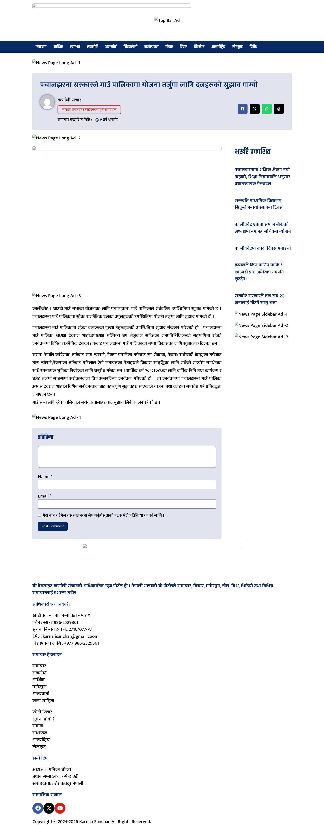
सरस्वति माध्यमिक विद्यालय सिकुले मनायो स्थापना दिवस (259, 204)
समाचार (41, 46)
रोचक (169, 46)
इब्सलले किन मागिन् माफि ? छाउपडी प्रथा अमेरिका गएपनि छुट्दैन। (259, 272)
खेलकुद (237, 46)
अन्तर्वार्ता (111, 46)
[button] (243, 109)
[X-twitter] (48, 808)
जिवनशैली (130, 46)
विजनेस (199, 46)
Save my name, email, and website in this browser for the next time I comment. (103, 515)
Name (45, 476)
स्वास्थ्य (75, 46)
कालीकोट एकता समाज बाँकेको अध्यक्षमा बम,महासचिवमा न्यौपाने (263, 228)
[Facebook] (37, 808)
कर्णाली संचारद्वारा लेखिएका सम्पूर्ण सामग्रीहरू (89, 109)
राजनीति (92, 46)
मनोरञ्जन (151, 46)
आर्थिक (58, 46)
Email (44, 496)
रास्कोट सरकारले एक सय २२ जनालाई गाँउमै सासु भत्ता (259, 299)
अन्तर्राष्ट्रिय (218, 46)
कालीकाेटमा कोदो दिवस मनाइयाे (263, 248)
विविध (253, 46)
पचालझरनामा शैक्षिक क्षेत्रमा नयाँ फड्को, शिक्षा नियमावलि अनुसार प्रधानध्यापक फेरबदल (262, 176)
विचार (183, 46)
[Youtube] (59, 808)
